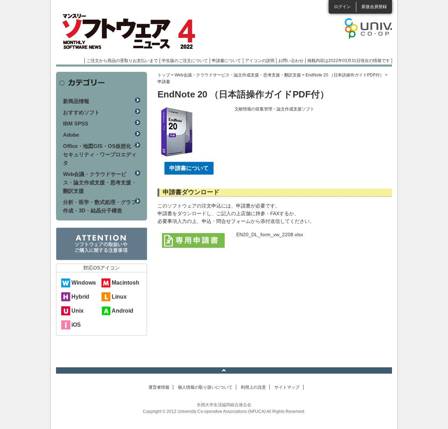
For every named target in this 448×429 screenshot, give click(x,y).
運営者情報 (158, 387)
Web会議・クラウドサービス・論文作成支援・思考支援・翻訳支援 (238, 75)
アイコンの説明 (259, 60)
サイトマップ (287, 387)
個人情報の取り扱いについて (205, 387)
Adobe (71, 135)
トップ (164, 75)
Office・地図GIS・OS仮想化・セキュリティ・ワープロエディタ (99, 154)
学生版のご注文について (185, 60)
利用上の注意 (253, 387)
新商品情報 (76, 101)
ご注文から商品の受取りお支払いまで (122, 60)
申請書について (226, 60)
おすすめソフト (81, 112)
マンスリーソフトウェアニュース (130, 31)
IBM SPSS (75, 124)
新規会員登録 (374, 6)
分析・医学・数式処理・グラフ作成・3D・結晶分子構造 (99, 206)
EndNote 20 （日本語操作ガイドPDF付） (345, 75)
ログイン (342, 6)
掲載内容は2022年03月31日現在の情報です (348, 60)
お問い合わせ (290, 60)
